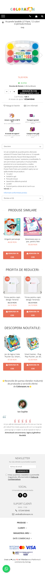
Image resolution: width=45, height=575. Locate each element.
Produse (21, 522)
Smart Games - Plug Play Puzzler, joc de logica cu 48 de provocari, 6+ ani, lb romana (32, 355)
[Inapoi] (2, 22)
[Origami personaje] (12, 226)
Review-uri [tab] (9, 198)
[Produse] (3, 17)
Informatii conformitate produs (15, 193)
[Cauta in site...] (42, 16)
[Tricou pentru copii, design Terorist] (12, 285)
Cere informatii (32, 105)
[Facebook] (20, 495)
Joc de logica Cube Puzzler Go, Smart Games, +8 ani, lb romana (12, 355)
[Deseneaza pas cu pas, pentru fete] (33, 226)
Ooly (22, 27)
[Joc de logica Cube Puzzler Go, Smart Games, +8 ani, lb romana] (12, 342)
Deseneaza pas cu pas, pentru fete (32, 240)
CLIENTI (21, 528)
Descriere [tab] (7, 146)
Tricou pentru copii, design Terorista (33, 298)
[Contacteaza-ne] (30, 16)
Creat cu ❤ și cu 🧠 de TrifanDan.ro (17, 559)
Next (41, 55)
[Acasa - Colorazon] (22, 9)
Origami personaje (12, 239)
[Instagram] (25, 495)
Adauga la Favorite (12, 105)
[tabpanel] (22, 52)
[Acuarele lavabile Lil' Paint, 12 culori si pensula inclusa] (22, 52)
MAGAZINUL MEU (21, 533)
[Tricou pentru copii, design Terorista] (33, 285)
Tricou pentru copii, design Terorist (12, 298)
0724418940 (24, 510)
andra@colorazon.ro (24, 514)
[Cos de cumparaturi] (36, 16)
